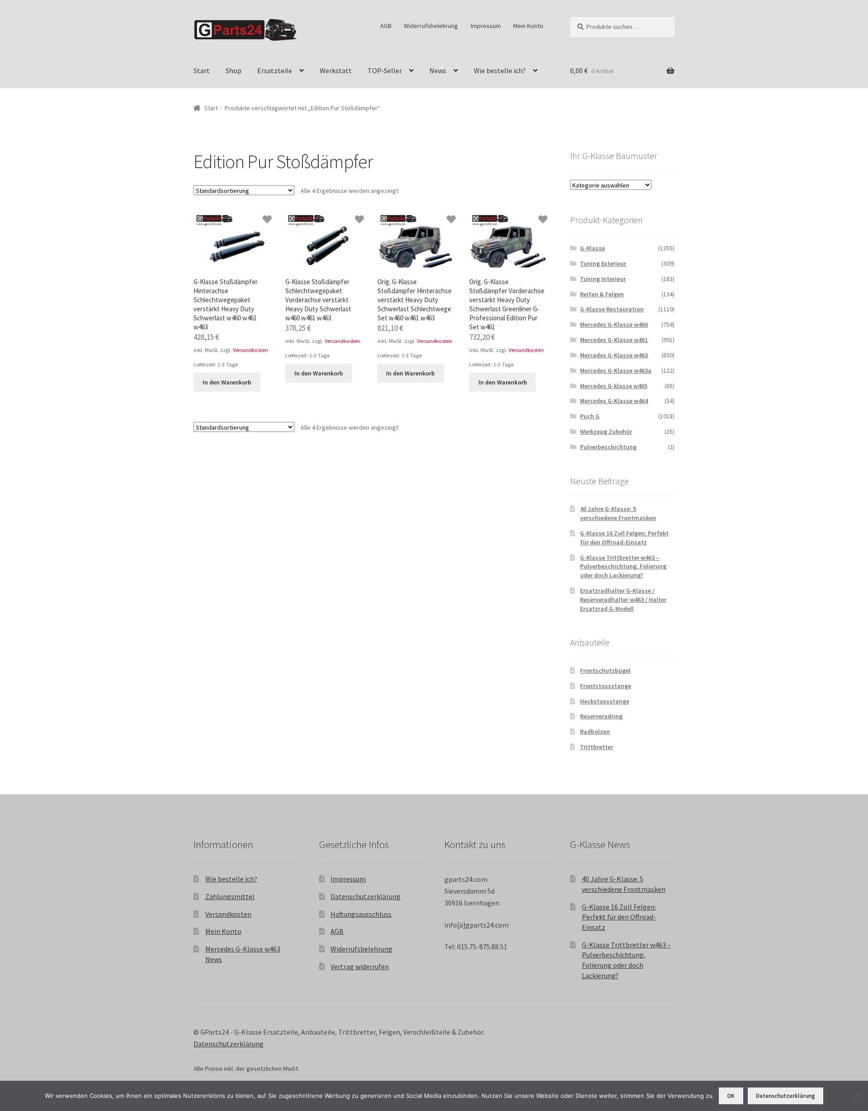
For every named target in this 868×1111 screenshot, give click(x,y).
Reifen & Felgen (602, 294)
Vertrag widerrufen (359, 966)
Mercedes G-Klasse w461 (614, 340)
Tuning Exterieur (603, 263)
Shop (233, 70)
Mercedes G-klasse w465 (613, 386)
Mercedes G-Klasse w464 (614, 401)
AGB (386, 26)
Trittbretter (596, 747)
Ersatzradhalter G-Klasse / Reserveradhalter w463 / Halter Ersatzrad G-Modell (623, 599)
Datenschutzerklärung (365, 896)
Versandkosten (250, 350)
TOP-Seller (385, 70)
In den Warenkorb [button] (227, 382)
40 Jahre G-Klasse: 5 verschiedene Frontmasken (618, 513)
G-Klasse (592, 248)
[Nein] (856, 1095)
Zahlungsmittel (230, 896)
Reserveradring (601, 716)
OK (731, 1096)
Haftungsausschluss (361, 914)
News (437, 70)
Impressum (486, 26)
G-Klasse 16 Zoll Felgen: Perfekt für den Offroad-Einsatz (624, 537)
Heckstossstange (604, 701)
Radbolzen (595, 731)
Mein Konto (528, 26)
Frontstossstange (605, 686)
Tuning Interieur (603, 279)
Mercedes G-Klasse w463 (614, 355)
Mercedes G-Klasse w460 (614, 324)
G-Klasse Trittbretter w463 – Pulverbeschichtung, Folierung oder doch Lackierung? (623, 566)
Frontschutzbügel (605, 670)
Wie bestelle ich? (500, 70)
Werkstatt (336, 70)
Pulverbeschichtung (608, 447)
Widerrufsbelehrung (431, 26)
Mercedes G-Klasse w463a (615, 370)
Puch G (589, 416)
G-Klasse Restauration (612, 309)
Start (201, 70)
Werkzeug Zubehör (606, 431)
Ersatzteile (274, 70)
